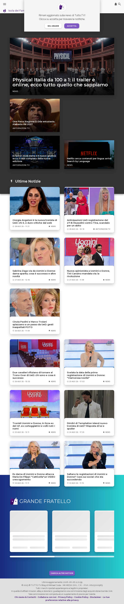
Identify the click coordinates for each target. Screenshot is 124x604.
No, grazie (53, 26)
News (15, 91)
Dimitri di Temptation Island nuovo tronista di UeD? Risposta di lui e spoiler (87, 426)
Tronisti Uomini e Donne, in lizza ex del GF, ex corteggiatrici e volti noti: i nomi (34, 426)
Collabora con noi (47, 597)
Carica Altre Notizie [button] (62, 573)
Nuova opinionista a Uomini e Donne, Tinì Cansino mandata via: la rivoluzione (88, 274)
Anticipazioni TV (21, 128)
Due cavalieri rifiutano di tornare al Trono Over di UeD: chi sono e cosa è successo (34, 375)
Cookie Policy (81, 597)
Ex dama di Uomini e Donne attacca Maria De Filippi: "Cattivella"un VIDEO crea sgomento (34, 477)
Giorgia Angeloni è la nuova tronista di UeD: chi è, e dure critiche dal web (35, 221)
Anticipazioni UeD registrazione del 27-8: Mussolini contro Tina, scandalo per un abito (88, 223)
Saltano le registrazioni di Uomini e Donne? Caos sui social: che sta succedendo (87, 477)
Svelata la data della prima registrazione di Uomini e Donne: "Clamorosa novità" (86, 375)
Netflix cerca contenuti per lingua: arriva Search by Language (89, 160)
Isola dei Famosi (18, 10)
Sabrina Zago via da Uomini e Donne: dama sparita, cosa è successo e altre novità (34, 274)
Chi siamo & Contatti (25, 597)
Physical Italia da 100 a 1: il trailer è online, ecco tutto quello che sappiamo (60, 82)
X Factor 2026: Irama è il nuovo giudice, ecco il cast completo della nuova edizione (34, 158)
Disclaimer (95, 597)
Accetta (71, 26)
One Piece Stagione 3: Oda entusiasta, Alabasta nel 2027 (34, 123)
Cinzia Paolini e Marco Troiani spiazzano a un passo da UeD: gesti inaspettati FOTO (33, 324)
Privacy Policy (65, 597)
